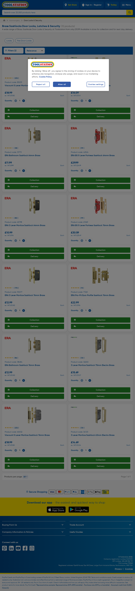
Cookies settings (95, 84)
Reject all (40, 84)
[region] (68, 75)
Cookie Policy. (45, 77)
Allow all (62, 84)
